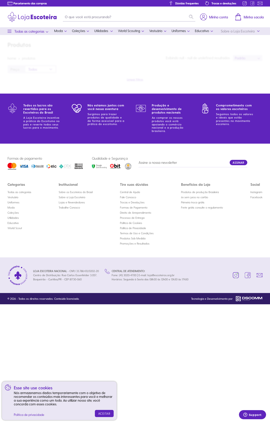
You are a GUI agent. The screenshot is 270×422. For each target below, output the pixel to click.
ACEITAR (104, 413)
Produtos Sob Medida (132, 238)
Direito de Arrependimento (135, 212)
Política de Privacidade (133, 228)
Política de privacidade (29, 414)
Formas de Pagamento (133, 207)
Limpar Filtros (135, 79)
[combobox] (247, 58)
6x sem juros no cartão (194, 197)
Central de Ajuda (130, 192)
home (12, 58)
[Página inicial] (32, 16)
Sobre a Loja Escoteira (72, 197)
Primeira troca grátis (192, 202)
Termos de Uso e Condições (137, 233)
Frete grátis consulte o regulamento (202, 207)
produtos (28, 58)
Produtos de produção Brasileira (200, 192)
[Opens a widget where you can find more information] (252, 415)
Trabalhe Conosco (69, 207)
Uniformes (13, 202)
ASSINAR (238, 162)
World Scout (15, 228)
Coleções (13, 212)
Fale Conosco (128, 197)
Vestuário (13, 197)
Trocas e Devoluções (132, 202)
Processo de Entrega (132, 217)
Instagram (256, 192)
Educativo (13, 223)
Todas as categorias (19, 192)
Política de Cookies (131, 223)
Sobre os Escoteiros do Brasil (76, 192)
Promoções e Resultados (134, 243)
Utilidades (13, 217)
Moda (11, 207)
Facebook (256, 197)
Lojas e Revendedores (72, 202)
